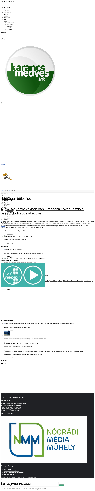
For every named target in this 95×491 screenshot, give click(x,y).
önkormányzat (5, 403)
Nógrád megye (10, 22)
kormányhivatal (16, 405)
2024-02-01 (9, 289)
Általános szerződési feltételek (14, 472)
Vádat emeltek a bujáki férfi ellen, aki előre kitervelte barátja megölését (23, 354)
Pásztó (3, 397)
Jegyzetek (9, 29)
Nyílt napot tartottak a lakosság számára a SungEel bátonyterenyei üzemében (25, 338)
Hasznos (9, 397)
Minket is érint (10, 28)
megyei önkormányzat (18, 403)
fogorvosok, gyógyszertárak (10, 410)
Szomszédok (10, 24)
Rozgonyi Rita (7, 218)
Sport (5, 19)
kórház (18, 407)
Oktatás (6, 14)
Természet (7, 17)
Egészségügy (7, 12)
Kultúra (6, 16)
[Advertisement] (45, 246)
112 (4, 9)
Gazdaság (7, 10)
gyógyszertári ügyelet (8, 407)
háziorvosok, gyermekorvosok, (11, 409)
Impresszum (7, 469)
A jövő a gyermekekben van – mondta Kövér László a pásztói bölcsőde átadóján (42, 211)
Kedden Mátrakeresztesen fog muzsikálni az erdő (17, 231)
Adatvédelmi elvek (9, 474)
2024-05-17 (6, 219)
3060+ (5, 21)
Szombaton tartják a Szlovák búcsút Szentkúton (17, 327)
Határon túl (9, 26)
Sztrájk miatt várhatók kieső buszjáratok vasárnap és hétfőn (20, 262)
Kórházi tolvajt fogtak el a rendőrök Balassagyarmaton (18, 346)
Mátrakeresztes (18, 397)
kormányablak (5, 405)
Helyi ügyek (7, 7)
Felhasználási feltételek (11, 471)
